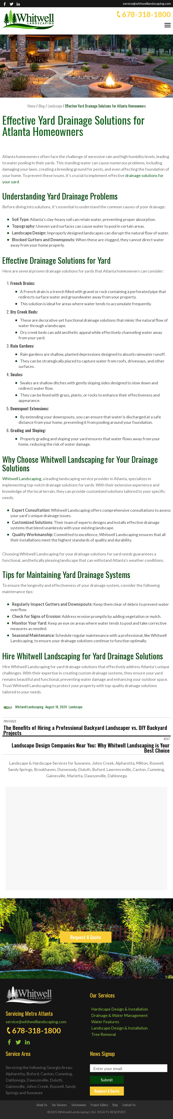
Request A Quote (85, 937)
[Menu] (167, 25)
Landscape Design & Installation (119, 1027)
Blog (115, 1104)
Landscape (75, 706)
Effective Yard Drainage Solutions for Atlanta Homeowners (73, 125)
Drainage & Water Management (119, 1015)
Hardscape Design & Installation (119, 1009)
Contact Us (129, 1104)
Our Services (59, 1104)
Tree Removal (103, 1034)
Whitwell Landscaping (21, 478)
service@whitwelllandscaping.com (147, 3)
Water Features (105, 1021)
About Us (41, 1104)
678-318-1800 (146, 14)
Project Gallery (99, 1104)
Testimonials (78, 1104)
